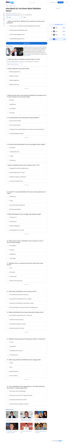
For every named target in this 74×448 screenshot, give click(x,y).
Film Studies (9, 13)
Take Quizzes (52, 2)
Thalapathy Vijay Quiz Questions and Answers (40, 432)
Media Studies (15, 13)
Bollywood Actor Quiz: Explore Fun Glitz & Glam (40, 420)
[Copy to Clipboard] (4, 23)
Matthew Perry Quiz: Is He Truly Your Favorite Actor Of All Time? (26, 420)
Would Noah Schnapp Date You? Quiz (26, 432)
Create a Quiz (60, 2)
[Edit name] (58, 39)
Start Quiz (27, 43)
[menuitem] (53, 2)
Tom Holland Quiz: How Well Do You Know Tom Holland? (11, 432)
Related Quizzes (9, 409)
